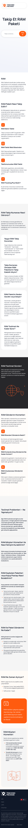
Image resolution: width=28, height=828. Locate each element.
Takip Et (22, 33)
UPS (2, 799)
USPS (2, 805)
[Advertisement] (14, 53)
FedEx (2, 802)
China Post (4, 807)
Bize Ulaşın (19, 824)
